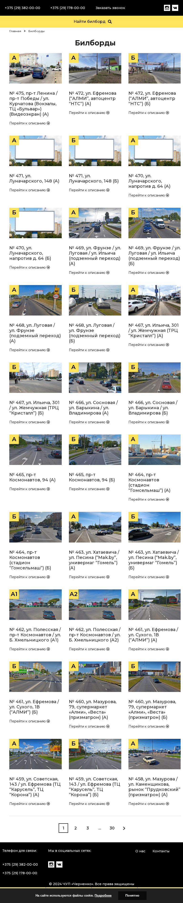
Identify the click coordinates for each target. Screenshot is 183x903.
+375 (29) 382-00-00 (22, 8)
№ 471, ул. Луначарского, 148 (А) (34, 178)
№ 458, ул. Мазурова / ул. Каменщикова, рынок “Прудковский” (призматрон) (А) (154, 786)
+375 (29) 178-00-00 (67, 8)
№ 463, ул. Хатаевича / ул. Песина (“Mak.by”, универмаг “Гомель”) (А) (94, 560)
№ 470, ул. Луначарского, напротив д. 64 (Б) (30, 253)
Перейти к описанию (28, 123)
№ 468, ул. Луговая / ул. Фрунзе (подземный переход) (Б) (94, 333)
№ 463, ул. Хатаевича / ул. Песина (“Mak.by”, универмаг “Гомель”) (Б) (153, 560)
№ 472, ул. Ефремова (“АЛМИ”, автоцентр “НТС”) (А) (92, 98)
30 (112, 828)
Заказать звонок (110, 8)
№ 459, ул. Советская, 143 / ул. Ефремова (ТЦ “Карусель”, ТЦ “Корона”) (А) (35, 786)
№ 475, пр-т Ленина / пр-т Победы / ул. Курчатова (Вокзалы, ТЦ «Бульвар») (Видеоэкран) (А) (33, 104)
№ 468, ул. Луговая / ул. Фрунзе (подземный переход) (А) (35, 333)
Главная (15, 31)
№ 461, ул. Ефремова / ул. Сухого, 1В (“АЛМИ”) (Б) (34, 707)
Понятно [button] (132, 895)
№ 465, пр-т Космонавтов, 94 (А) (32, 477)
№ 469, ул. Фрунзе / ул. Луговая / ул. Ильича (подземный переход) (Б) (154, 255)
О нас (140, 851)
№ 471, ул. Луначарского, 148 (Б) (94, 178)
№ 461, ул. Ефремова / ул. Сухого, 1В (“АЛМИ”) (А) (153, 635)
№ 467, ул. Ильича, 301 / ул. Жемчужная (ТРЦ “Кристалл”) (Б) (34, 408)
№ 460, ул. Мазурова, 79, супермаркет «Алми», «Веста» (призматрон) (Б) (152, 709)
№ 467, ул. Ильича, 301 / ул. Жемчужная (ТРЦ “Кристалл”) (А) (153, 330)
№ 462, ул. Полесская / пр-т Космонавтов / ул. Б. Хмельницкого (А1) (35, 635)
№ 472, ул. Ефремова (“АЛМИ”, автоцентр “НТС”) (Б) (152, 98)
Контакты (160, 851)
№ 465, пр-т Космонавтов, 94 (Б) (92, 477)
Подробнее (103, 895)
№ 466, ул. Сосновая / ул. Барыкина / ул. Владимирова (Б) (152, 408)
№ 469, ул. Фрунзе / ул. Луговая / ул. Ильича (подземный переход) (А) (95, 255)
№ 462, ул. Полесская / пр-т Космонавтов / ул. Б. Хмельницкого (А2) (95, 635)
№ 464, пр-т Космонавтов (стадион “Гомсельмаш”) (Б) (30, 560)
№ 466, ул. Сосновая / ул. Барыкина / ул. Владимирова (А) (93, 408)
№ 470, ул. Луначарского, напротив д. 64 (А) (149, 181)
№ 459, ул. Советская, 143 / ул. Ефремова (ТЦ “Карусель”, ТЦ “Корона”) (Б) (94, 786)
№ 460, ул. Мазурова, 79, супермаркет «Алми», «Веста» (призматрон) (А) (93, 709)
